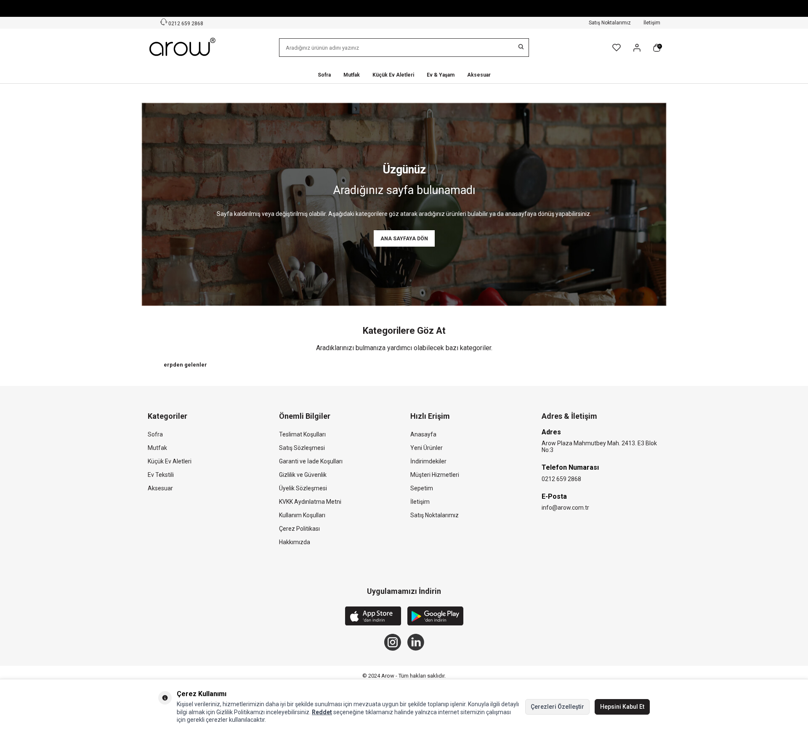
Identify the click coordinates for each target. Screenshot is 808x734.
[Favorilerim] (616, 47)
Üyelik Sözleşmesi (303, 488)
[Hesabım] (637, 48)
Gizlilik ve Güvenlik (303, 474)
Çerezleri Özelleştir (557, 706)
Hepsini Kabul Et (622, 706)
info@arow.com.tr (565, 507)
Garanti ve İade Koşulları (311, 461)
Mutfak (351, 75)
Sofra (324, 75)
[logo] (183, 47)
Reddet (322, 712)
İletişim (651, 23)
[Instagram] (392, 642)
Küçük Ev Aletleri (393, 75)
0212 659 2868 (185, 24)
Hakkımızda (294, 542)
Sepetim (421, 488)
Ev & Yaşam (440, 75)
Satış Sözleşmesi (302, 447)
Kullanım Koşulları (302, 515)
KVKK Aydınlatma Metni (310, 501)
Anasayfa (423, 434)
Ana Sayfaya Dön (404, 239)
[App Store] (373, 617)
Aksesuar (479, 75)
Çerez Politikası (299, 528)
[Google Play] (435, 617)
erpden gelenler (185, 365)
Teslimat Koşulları (302, 434)
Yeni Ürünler (426, 447)
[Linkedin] (415, 642)
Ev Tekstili (161, 474)
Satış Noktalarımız (610, 23)
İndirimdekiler (428, 461)
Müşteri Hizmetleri (434, 474)
